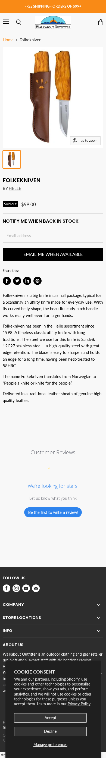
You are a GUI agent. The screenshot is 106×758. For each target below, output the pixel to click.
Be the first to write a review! (53, 512)
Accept (50, 717)
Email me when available (53, 254)
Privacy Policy (79, 704)
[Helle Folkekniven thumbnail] (11, 159)
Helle (15, 188)
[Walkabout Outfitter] (53, 22)
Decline (50, 731)
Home (8, 39)
